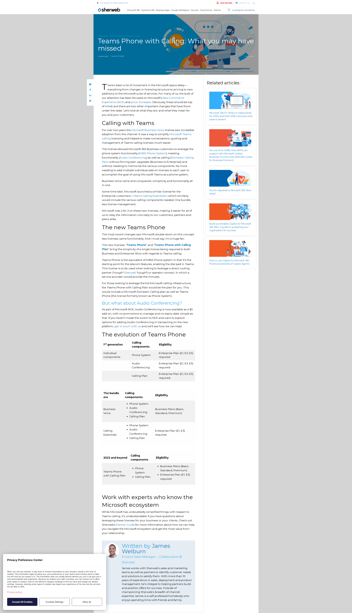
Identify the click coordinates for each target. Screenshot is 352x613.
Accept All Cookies (22, 601)
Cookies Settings (54, 601)
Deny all (87, 601)
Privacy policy (14, 592)
